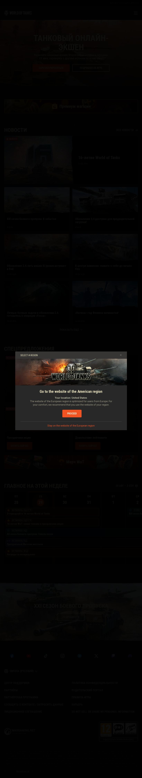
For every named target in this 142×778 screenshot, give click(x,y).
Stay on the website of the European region (71, 425)
